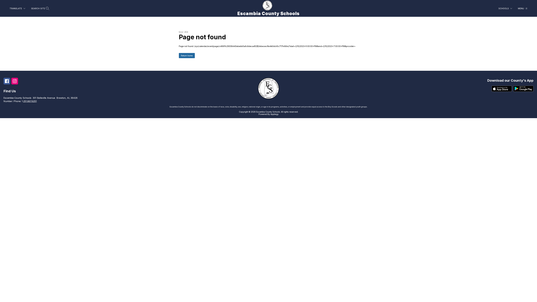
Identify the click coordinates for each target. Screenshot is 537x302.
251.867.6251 (30, 101)
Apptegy (275, 114)
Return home (187, 55)
